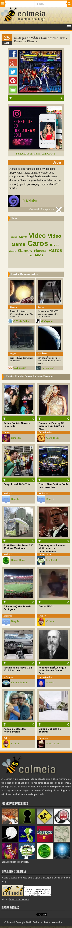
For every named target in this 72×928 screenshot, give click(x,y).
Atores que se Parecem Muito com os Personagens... (52, 548)
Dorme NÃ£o (46, 606)
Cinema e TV (45, 554)
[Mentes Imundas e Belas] (10, 841)
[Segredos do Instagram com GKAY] (35, 148)
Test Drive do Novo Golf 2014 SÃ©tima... (17, 669)
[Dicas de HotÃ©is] (62, 823)
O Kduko (29, 201)
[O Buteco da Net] (45, 841)
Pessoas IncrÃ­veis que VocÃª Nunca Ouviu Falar (52, 670)
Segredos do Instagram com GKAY (35, 153)
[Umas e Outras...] (62, 841)
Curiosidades (45, 432)
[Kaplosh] (10, 823)
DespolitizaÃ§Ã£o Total (17, 484)
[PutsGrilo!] (27, 841)
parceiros (23, 862)
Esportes (7, 615)
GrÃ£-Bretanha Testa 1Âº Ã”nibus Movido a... (18, 547)
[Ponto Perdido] (27, 823)
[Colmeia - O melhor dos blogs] (9, 21)
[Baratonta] (10, 858)
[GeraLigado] (27, 858)
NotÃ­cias (7, 493)
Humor (7, 432)
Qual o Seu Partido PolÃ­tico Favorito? (53, 485)
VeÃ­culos (8, 677)
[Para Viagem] (45, 823)
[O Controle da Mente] (62, 858)
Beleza (6, 738)
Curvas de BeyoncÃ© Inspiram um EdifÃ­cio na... (51, 426)
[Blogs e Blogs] (45, 858)
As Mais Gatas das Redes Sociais (14, 730)
